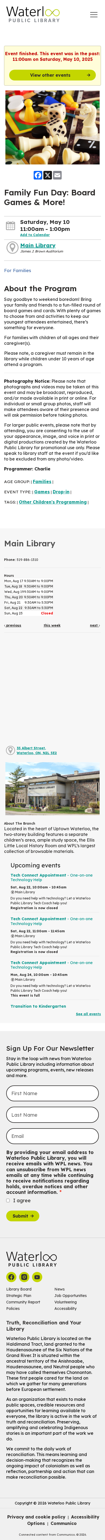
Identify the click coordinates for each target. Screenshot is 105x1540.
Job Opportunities (70, 1295)
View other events (50, 75)
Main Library (37, 245)
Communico (64, 1523)
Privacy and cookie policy (36, 1517)
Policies (13, 1308)
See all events (88, 1014)
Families (42, 481)
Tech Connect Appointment (51, 877)
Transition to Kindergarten (38, 1006)
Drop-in (61, 491)
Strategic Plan (18, 1295)
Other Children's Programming (53, 502)
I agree (22, 1200)
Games (42, 491)
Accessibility (65, 1308)
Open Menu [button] (93, 14)
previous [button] (13, 625)
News (59, 1289)
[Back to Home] (33, 14)
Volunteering (65, 1302)
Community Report (23, 1302)
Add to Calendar (35, 235)
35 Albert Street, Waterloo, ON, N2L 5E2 (37, 750)
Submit (20, 1216)
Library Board (19, 1289)
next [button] (94, 625)
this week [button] (52, 625)
